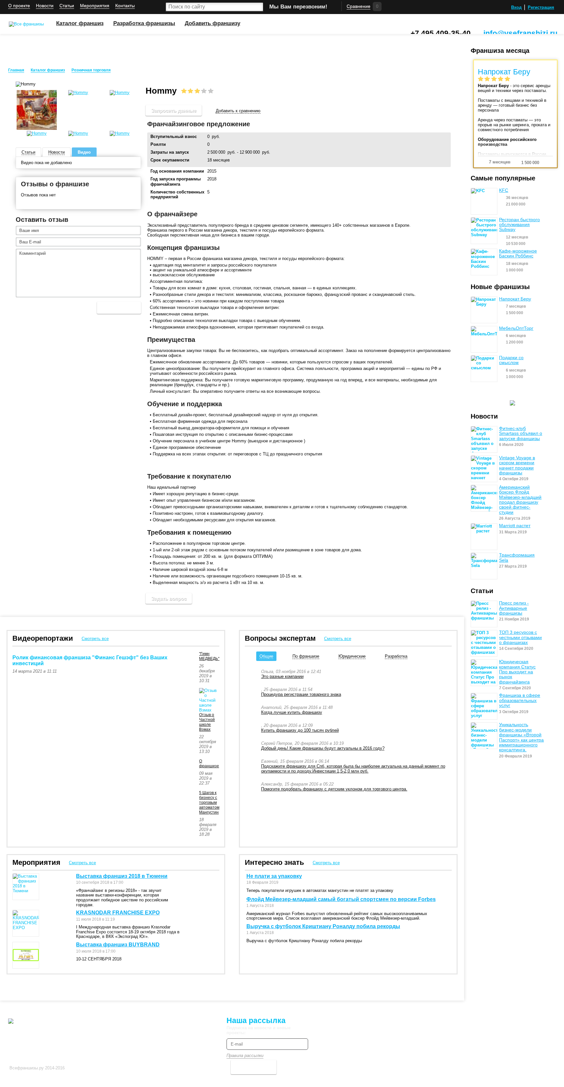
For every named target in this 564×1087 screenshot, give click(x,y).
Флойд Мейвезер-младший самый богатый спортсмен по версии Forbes (341, 899)
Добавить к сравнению (238, 110)
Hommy (124, 70)
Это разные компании (282, 676)
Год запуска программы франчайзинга (175, 181)
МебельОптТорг (516, 328)
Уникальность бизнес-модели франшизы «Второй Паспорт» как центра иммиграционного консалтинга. (521, 737)
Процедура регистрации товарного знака (301, 694)
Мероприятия (94, 5)
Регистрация (541, 7)
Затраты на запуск (169, 152)
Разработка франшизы (144, 23)
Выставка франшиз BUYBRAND (118, 944)
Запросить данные (173, 110)
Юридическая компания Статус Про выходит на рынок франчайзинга (517, 671)
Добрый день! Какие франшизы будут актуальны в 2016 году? (322, 748)
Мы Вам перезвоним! (298, 7)
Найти (258, 6)
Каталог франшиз (79, 23)
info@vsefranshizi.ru (520, 33)
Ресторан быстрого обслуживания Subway (519, 224)
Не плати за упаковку (274, 876)
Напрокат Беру (515, 299)
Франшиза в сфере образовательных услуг (519, 700)
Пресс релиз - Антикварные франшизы (514, 608)
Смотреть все (95, 638)
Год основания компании (177, 171)
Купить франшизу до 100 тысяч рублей (300, 730)
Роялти (158, 144)
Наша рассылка (256, 1020)
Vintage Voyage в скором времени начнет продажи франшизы (517, 465)
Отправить (119, 308)
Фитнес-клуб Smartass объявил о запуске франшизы (520, 433)
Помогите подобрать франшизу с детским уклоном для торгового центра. (334, 789)
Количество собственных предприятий (177, 195)
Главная (16, 70)
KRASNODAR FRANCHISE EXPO (118, 912)
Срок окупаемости (169, 160)
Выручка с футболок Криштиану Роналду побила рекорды (323, 926)
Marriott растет (514, 525)
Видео (84, 152)
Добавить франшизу (212, 23)
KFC (503, 190)
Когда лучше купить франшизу (291, 712)
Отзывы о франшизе (55, 184)
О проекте (19, 5)
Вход (516, 7)
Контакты (125, 5)
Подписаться (253, 1067)
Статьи (66, 5)
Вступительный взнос (173, 136)
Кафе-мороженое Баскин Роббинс (518, 253)
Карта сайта (173, 1019)
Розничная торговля (91, 70)
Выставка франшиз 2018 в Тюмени (121, 876)
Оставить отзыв (42, 219)
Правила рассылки (245, 1055)
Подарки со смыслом (511, 360)
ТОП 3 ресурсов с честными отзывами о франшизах (520, 637)
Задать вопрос (168, 598)
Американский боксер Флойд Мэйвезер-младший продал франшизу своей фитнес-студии (520, 500)
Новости (45, 5)
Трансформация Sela (517, 557)
